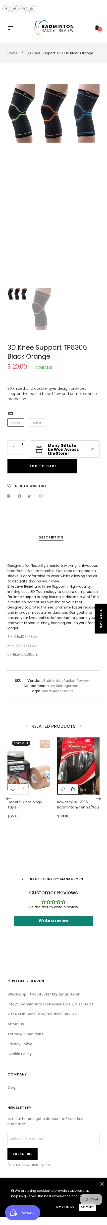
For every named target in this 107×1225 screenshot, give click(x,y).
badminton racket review (66, 680)
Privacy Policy (19, 1043)
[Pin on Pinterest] (41, 496)
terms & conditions (25, 1034)
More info (65, 1207)
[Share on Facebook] (10, 496)
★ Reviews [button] (101, 618)
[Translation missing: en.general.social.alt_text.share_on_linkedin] (30, 496)
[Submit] (73, 789)
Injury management (63, 685)
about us (15, 1024)
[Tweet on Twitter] (19, 496)
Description (51, 537)
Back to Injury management (57, 879)
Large (15, 422)
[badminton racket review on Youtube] (31, 8)
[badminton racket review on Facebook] (6, 8)
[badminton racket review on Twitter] (14, 8)
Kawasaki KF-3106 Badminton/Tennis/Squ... (79, 805)
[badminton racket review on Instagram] (23, 8)
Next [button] (92, 183)
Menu (11, 28)
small (37, 422)
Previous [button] (15, 183)
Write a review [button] (54, 920)
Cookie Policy (19, 1053)
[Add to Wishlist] (13, 789)
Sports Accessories (56, 691)
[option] (53, 113)
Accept (87, 1207)
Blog (11, 1087)
